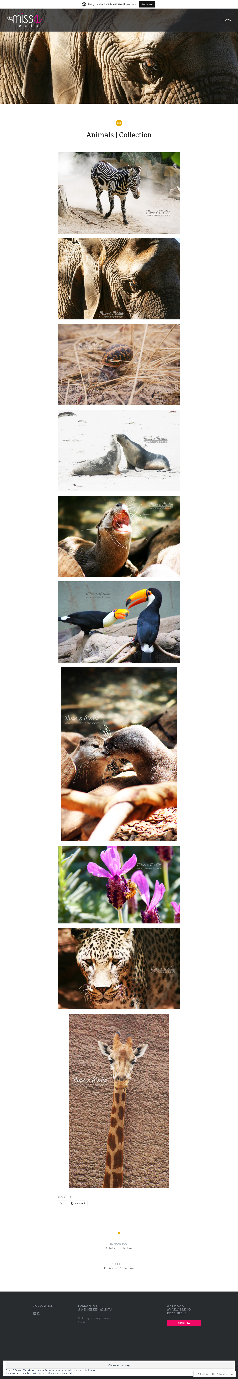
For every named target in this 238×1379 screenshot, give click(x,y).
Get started (147, 4)
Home (227, 19)
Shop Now (184, 1322)
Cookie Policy (68, 1373)
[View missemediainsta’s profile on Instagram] (38, 1313)
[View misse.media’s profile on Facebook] (34, 1313)
